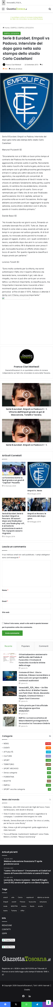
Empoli (5, 902)
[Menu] (3, 10)
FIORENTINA (9, 777)
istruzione (43, 902)
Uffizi (22, 911)
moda (5, 906)
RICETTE (7, 781)
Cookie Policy (9, 947)
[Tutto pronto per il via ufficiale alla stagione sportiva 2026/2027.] (10, 709)
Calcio (20, 897)
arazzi (5, 897)
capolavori (30, 897)
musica (23, 906)
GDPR (4, 933)
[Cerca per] (49, 10)
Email (5, 601)
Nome (5, 590)
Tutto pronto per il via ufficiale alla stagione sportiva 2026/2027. (33, 708)
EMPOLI (14, 28)
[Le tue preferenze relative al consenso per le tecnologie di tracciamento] (48, 1002)
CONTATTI (6, 929)
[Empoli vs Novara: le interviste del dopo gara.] (39, 504)
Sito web (5, 612)
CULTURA (8, 756)
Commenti (43, 646)
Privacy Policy (9, 940)
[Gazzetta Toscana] (26, 18)
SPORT (7, 760)
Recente (8, 646)
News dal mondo (10, 799)
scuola (40, 906)
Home (7, 28)
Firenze (22, 902)
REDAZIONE (7, 925)
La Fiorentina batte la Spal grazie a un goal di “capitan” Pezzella (13, 480)
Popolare (25, 646)
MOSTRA (14, 906)
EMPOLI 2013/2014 (26, 28)
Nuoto (32, 906)
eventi (14, 902)
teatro (5, 911)
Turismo (14, 911)
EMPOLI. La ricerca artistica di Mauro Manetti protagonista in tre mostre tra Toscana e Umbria (34, 721)
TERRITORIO (9, 764)
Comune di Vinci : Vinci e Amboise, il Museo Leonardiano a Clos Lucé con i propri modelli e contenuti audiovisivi (34, 676)
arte (12, 897)
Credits (27, 990)
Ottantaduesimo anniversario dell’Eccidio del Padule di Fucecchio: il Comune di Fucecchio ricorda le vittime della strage (33, 660)
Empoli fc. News (35, 490)
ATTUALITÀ (8, 752)
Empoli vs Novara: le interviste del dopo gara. (37, 516)
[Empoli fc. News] (39, 475)
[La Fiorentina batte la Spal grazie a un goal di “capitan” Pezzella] (13, 468)
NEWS (6, 743)
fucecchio (32, 902)
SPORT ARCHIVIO (11, 768)
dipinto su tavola (43, 897)
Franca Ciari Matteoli (13, 65)
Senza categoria (10, 773)
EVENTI (7, 748)
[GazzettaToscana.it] (16, 9)
